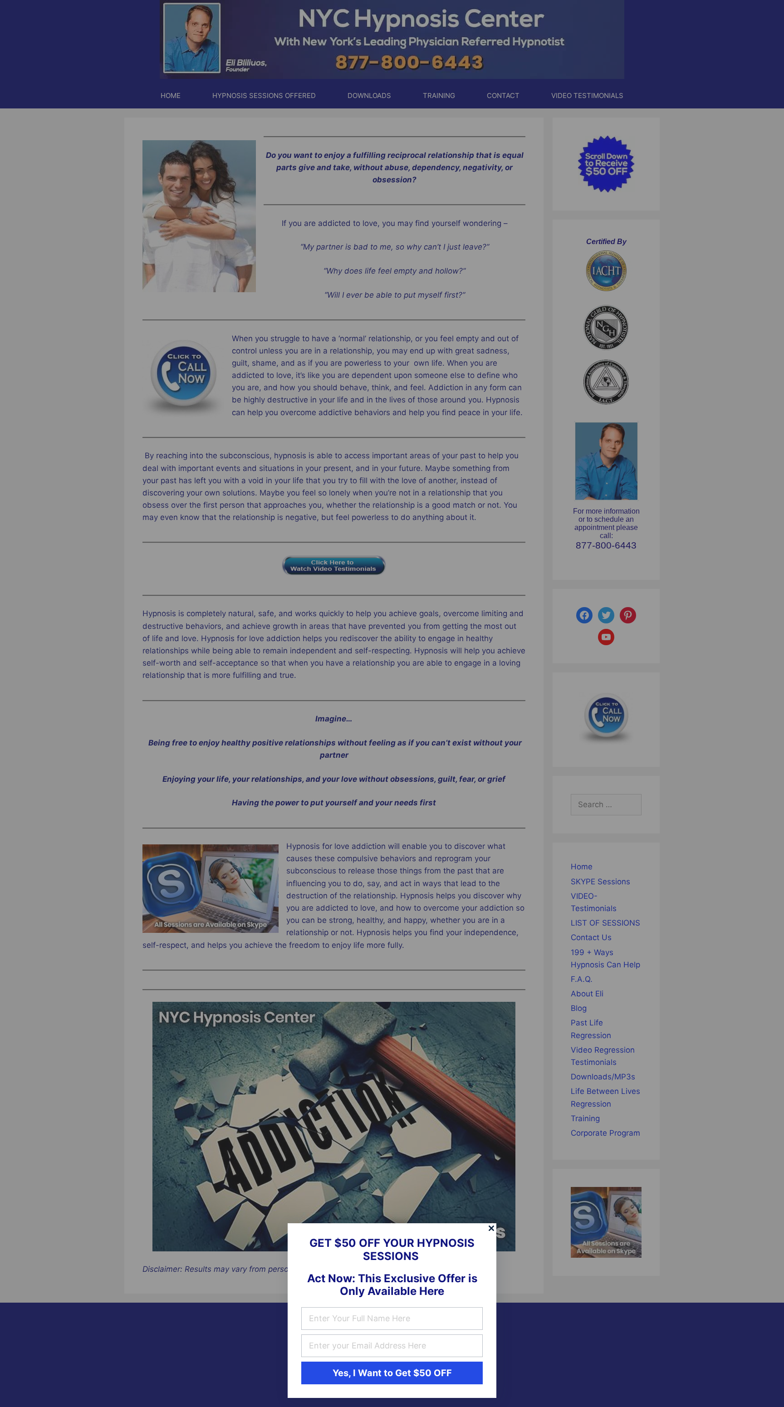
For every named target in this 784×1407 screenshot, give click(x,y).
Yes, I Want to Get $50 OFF (392, 1373)
